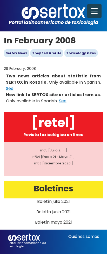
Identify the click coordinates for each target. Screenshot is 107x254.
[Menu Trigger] (94, 11)
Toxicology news (81, 53)
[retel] (54, 122)
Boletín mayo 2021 (53, 222)
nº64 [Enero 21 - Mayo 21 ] (53, 157)
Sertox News (16, 53)
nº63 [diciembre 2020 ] (53, 163)
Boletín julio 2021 (53, 201)
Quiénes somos (83, 236)
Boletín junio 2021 (53, 212)
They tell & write (46, 53)
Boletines (53, 188)
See (10, 88)
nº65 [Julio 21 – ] (53, 150)
